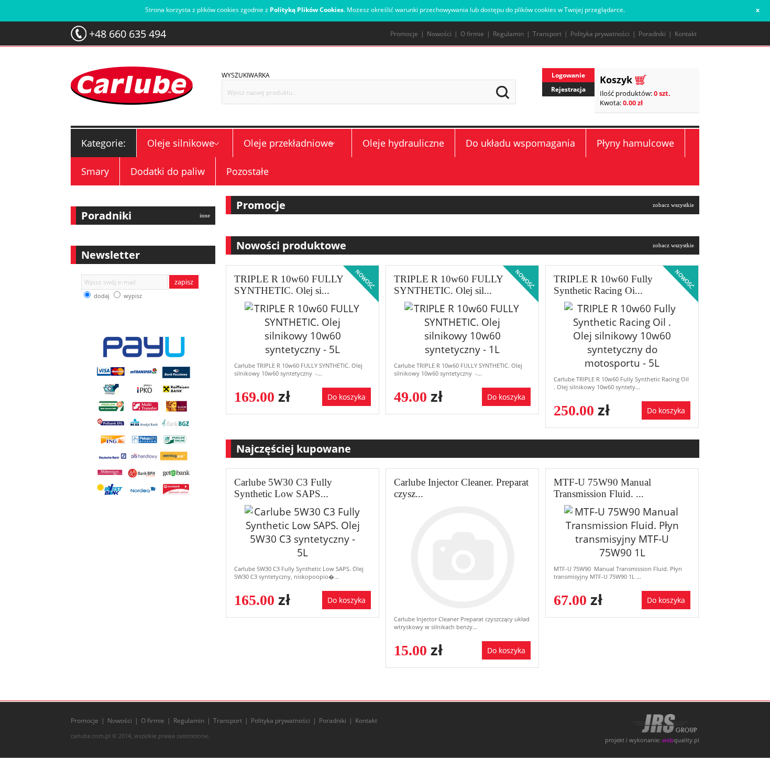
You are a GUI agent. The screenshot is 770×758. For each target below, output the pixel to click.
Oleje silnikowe (180, 143)
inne (205, 215)
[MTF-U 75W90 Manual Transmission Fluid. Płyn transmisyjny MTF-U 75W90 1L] (622, 530)
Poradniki (652, 33)
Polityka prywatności (600, 33)
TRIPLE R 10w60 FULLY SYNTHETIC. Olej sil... (448, 284)
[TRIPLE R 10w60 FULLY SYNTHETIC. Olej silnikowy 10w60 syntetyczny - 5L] (302, 327)
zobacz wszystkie (673, 205)
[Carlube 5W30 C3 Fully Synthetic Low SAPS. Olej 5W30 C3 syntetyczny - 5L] (302, 530)
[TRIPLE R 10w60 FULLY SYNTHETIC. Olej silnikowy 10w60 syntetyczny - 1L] (462, 327)
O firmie (472, 33)
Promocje (404, 33)
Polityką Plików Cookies (307, 9)
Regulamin (508, 33)
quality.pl (680, 740)
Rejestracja (568, 89)
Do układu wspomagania (520, 143)
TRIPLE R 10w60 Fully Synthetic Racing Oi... (603, 284)
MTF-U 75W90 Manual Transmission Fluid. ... (602, 488)
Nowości (439, 33)
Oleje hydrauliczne (403, 143)
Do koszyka (346, 397)
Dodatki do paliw (167, 171)
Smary (95, 171)
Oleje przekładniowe (288, 143)
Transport (547, 33)
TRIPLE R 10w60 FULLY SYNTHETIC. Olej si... (288, 284)
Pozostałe (247, 171)
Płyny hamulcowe (635, 143)
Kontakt (686, 33)
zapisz (183, 282)
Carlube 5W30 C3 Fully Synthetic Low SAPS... (283, 488)
